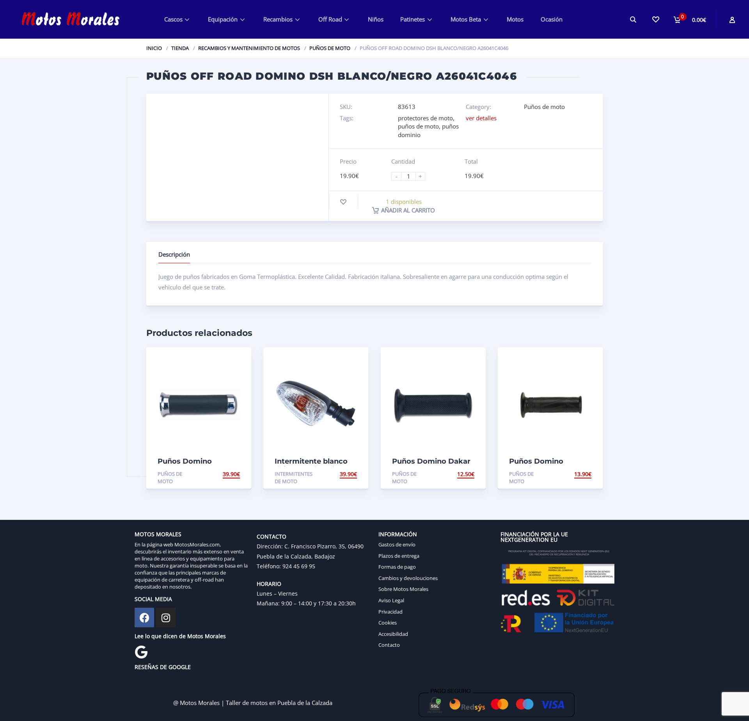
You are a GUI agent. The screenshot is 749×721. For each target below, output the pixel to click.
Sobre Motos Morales (403, 589)
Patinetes (412, 19)
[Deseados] (655, 19)
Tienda (180, 48)
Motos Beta (466, 19)
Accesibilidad (393, 633)
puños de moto (418, 126)
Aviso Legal (391, 600)
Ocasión (552, 19)
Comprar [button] (226, 474)
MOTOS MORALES (158, 534)
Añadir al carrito (408, 210)
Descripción (174, 254)
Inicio (154, 48)
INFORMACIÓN (397, 534)
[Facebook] (144, 617)
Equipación (223, 19)
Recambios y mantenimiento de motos (249, 48)
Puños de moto (329, 48)
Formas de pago (397, 566)
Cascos (173, 19)
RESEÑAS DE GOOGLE (163, 667)
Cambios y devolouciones (408, 578)
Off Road (330, 19)
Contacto (389, 644)
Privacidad (390, 611)
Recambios (278, 19)
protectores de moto (425, 118)
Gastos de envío (396, 544)
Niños (375, 19)
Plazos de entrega (398, 555)
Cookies (387, 622)
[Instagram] (166, 617)
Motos (515, 19)
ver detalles (481, 118)
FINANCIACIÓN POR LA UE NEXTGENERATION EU (534, 536)
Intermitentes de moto (293, 477)
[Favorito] (343, 202)
